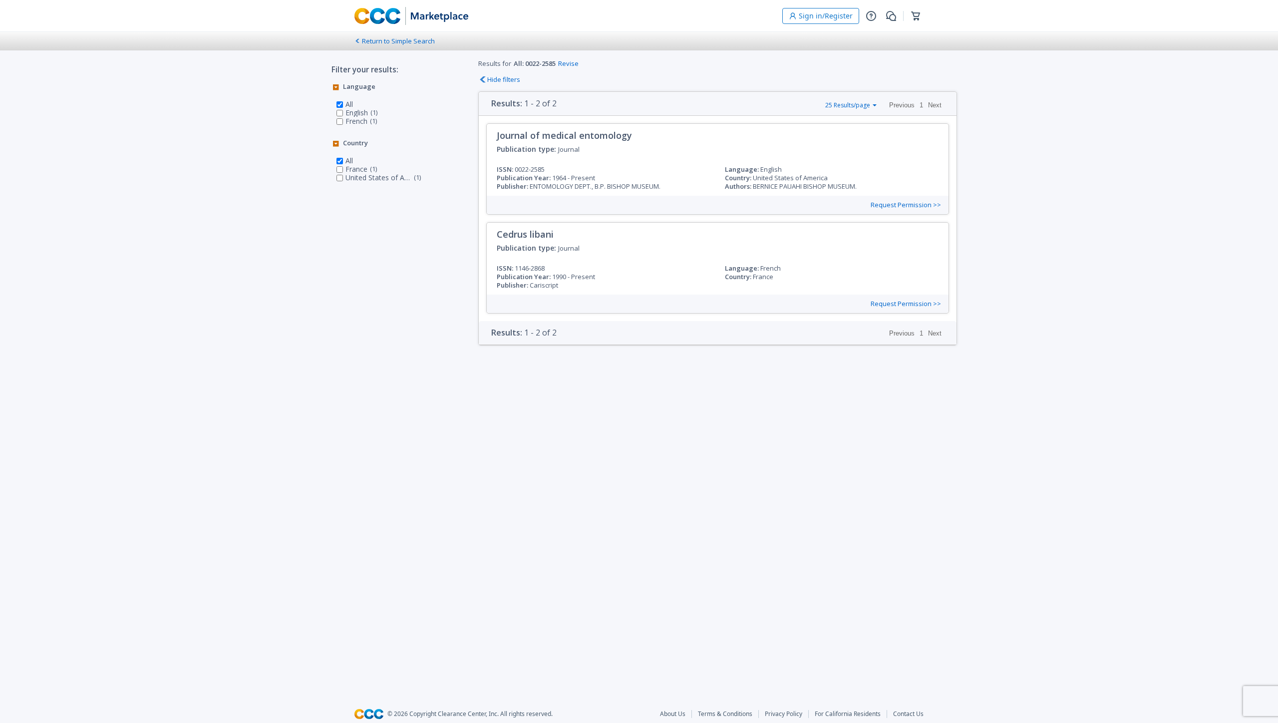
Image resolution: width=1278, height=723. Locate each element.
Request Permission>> (906, 205)
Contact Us (908, 714)
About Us (672, 714)
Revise (568, 63)
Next (935, 105)
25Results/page (847, 105)
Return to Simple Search (398, 40)
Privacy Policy (783, 714)
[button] (871, 16)
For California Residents (848, 714)
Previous (902, 105)
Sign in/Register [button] (826, 15)
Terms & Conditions (725, 714)
